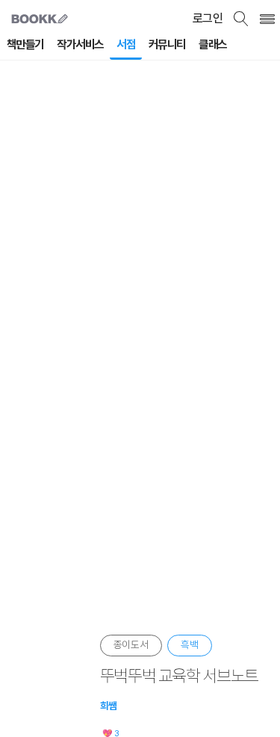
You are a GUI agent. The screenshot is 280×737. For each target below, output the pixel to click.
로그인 (208, 18)
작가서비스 (80, 44)
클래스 (212, 44)
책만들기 (25, 44)
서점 (125, 44)
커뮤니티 (167, 44)
